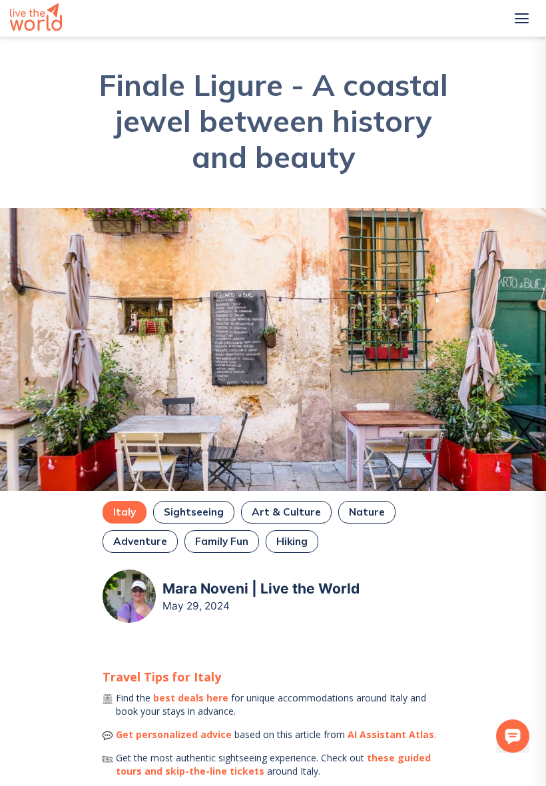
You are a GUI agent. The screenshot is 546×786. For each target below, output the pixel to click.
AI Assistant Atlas (391, 734)
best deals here (190, 697)
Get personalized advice (174, 734)
